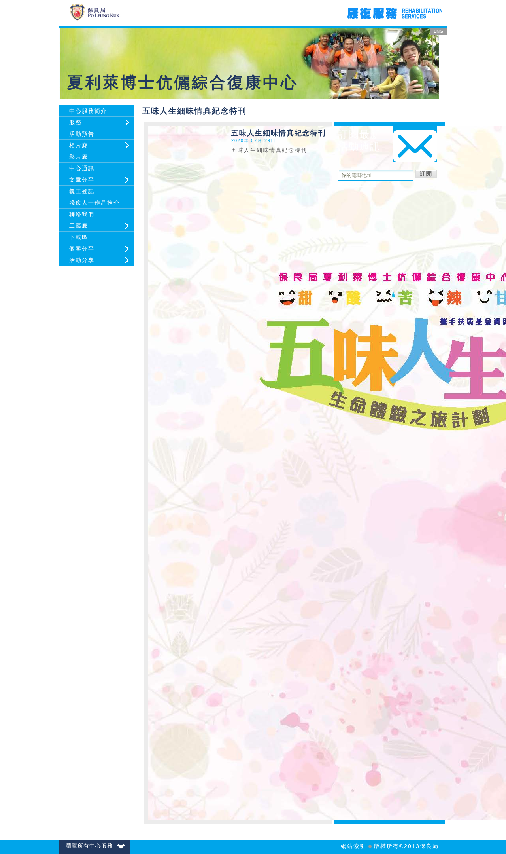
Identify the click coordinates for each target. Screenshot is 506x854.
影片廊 (78, 157)
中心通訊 (81, 168)
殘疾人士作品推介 (94, 202)
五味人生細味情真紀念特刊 (269, 150)
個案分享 (81, 248)
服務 (75, 122)
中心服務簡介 (88, 111)
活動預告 (81, 134)
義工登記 (81, 191)
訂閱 (426, 174)
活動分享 (81, 260)
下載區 (78, 237)
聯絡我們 (81, 214)
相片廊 (78, 145)
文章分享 (81, 179)
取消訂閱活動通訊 (357, 184)
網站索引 (353, 846)
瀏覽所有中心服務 (89, 846)
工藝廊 (78, 225)
